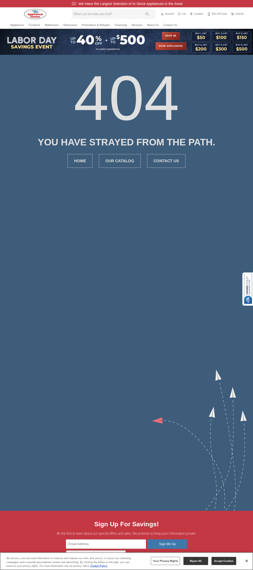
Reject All (196, 560)
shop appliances (171, 46)
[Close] (246, 561)
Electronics (70, 25)
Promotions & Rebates (96, 25)
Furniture (34, 25)
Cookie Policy (98, 565)
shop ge (171, 36)
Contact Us (170, 25)
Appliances (17, 25)
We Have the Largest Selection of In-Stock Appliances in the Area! (130, 4)
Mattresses (52, 25)
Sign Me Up (167, 544)
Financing (121, 25)
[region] (126, 561)
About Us (153, 25)
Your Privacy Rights (165, 560)
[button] (162, 14)
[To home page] (35, 14)
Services (137, 25)
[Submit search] (147, 14)
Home (80, 161)
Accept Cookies (223, 560)
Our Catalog (119, 161)
